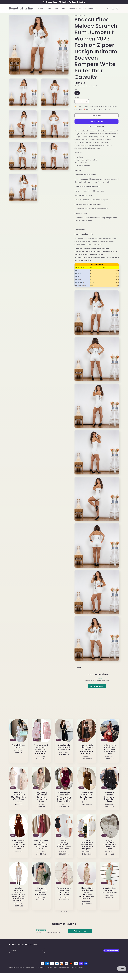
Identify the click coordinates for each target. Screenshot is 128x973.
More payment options (96, 126)
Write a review (96, 686)
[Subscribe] (42, 950)
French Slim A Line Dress (18, 746)
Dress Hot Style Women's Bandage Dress (109, 890)
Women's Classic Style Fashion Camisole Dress (41, 891)
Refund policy (30, 967)
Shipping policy (64, 967)
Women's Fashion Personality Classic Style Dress (110, 797)
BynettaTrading (19, 967)
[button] (42, 8)
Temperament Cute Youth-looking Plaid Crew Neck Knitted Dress (41, 749)
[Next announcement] (118, 2)
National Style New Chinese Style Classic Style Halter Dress (109, 749)
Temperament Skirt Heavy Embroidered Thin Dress (64, 891)
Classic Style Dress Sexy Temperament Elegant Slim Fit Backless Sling (64, 797)
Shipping (77, 86)
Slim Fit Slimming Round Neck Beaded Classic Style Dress (64, 844)
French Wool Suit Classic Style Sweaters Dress (87, 796)
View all (64, 911)
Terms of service (52, 967)
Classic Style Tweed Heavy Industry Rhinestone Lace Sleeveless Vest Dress (86, 893)
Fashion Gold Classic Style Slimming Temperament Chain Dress (87, 749)
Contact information (77, 967)
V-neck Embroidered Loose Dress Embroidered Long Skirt (87, 844)
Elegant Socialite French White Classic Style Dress (110, 844)
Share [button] (78, 667)
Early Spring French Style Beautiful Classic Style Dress (41, 797)
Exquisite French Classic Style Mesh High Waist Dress (18, 796)
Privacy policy (40, 967)
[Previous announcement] (10, 2)
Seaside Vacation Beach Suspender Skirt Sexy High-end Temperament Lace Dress (18, 894)
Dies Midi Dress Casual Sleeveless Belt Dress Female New (41, 844)
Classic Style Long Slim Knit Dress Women (64, 747)
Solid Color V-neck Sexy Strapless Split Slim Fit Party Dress (18, 844)
